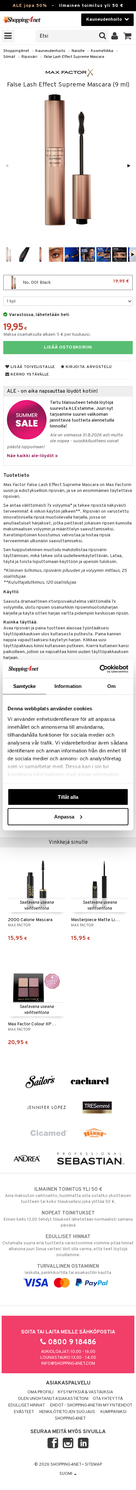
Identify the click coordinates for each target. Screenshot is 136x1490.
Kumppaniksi (113, 1412)
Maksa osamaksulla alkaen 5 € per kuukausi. (47, 334)
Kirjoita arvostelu (88, 367)
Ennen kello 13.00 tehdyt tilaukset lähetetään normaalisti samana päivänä (68, 1219)
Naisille (78, 51)
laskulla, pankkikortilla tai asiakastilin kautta (68, 1269)
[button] (127, 36)
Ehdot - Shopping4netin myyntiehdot (91, 1405)
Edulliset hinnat (26, 1405)
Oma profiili (40, 1392)
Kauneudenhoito (50, 51)
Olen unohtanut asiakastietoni (53, 1399)
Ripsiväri (29, 57)
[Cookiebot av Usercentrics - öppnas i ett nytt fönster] (99, 669)
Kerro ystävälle (29, 374)
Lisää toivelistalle (32, 367)
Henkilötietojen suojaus (67, 1412)
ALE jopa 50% (30, 6)
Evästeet (24, 1412)
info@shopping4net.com (68, 1363)
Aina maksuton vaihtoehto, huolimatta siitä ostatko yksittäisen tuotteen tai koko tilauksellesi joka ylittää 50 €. (68, 1195)
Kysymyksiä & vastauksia (85, 1392)
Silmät (9, 57)
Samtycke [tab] (24, 686)
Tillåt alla (68, 797)
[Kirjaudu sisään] (115, 36)
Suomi (66, 1474)
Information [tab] (68, 686)
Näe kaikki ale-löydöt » (32, 456)
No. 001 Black (75, 282)
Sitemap (93, 1464)
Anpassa (64, 816)
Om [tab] (111, 686)
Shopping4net (16, 51)
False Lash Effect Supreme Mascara (74, 57)
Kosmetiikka (102, 51)
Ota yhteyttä (108, 1399)
